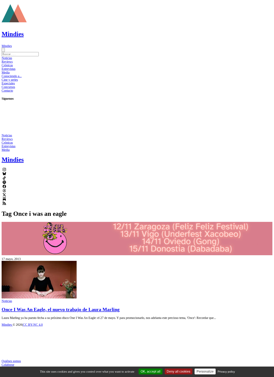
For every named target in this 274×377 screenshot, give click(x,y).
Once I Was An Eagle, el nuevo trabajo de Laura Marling (61, 309)
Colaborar (8, 364)
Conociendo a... (12, 76)
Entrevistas (8, 69)
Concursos (8, 87)
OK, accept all (150, 371)
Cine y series (10, 79)
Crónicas (7, 65)
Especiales (8, 83)
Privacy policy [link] (226, 371)
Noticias (7, 58)
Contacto (7, 90)
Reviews (7, 61)
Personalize (205, 371)
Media (6, 72)
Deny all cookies (178, 371)
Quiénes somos (11, 361)
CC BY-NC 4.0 (33, 324)
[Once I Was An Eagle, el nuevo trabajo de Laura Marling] (39, 297)
